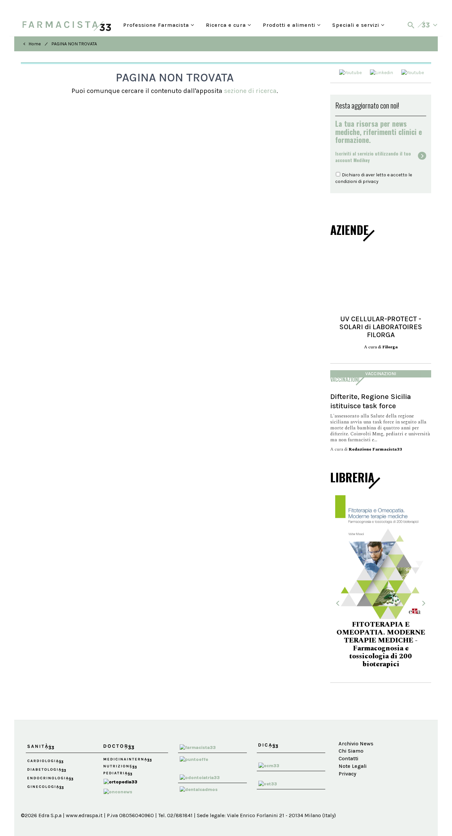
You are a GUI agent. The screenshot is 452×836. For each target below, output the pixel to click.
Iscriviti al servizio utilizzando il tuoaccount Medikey (373, 156)
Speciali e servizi (356, 24)
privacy (371, 181)
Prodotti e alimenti (290, 24)
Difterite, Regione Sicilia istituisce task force (370, 401)
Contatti (348, 758)
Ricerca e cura (227, 24)
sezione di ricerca (250, 91)
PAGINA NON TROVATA (74, 44)
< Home (32, 44)
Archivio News (356, 743)
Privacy (347, 773)
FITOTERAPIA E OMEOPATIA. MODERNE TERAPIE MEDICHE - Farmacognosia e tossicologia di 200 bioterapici (381, 644)
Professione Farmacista (157, 24)
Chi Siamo (351, 751)
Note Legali (353, 766)
